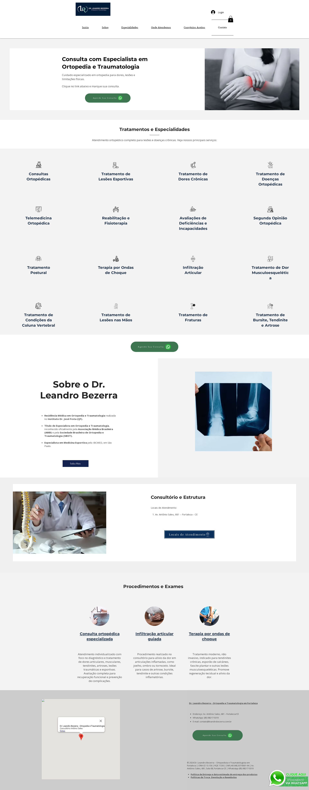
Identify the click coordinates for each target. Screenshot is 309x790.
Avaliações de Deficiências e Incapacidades (193, 223)
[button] (230, 19)
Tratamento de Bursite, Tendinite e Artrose (270, 320)
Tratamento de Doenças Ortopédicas (270, 179)
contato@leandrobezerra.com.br (216, 721)
